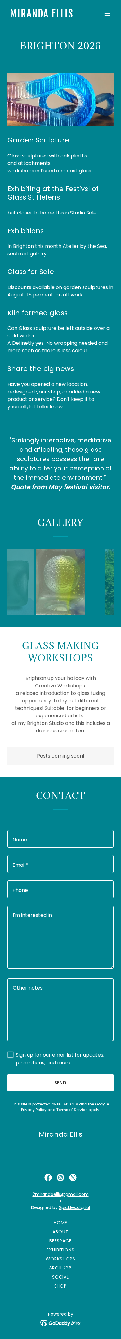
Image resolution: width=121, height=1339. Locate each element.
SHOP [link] (60, 1286)
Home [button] (60, 1223)
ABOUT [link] (60, 1232)
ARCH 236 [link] (60, 1268)
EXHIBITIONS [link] (61, 1250)
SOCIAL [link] (60, 1277)
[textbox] (60, 839)
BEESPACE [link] (60, 1241)
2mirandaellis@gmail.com (61, 1194)
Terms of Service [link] (71, 1109)
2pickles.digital (74, 1207)
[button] (107, 13)
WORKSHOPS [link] (60, 1259)
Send (60, 1083)
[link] (44, 15)
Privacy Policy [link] (34, 1109)
